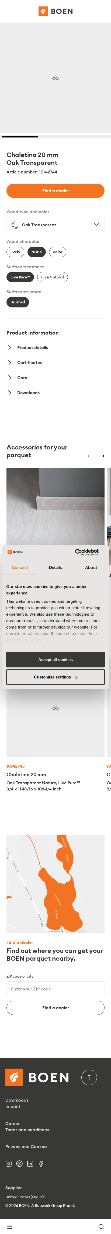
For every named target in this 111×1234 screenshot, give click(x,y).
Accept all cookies (55, 659)
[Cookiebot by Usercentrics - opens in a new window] (81, 552)
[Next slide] (101, 456)
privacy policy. (28, 640)
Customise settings (52, 677)
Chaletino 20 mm (26, 774)
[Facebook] (43, 1165)
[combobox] (55, 224)
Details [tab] (55, 567)
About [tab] (91, 567)
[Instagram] (10, 1165)
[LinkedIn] (32, 1165)
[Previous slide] (90, 456)
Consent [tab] (20, 567)
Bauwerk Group (48, 1205)
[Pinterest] (21, 1165)
